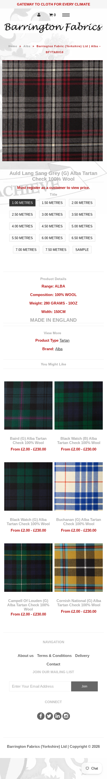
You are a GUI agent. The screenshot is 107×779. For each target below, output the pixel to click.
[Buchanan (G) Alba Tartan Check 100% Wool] (78, 514)
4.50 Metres (52, 226)
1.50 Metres (52, 203)
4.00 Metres (22, 226)
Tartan (64, 340)
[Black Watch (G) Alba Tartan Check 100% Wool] (28, 514)
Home (12, 46)
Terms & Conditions (54, 655)
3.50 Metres (82, 214)
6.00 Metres (52, 238)
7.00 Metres (26, 250)
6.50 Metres (82, 238)
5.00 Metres (82, 226)
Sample (82, 250)
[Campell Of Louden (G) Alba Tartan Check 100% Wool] (28, 595)
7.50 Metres (56, 250)
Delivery (82, 655)
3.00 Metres (52, 214)
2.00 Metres (82, 203)
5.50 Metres (22, 238)
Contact (53, 664)
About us (26, 655)
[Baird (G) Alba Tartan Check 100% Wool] (28, 433)
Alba (26, 46)
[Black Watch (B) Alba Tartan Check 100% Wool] (78, 433)
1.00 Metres (22, 203)
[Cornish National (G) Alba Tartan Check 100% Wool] (78, 595)
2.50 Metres (22, 214)
